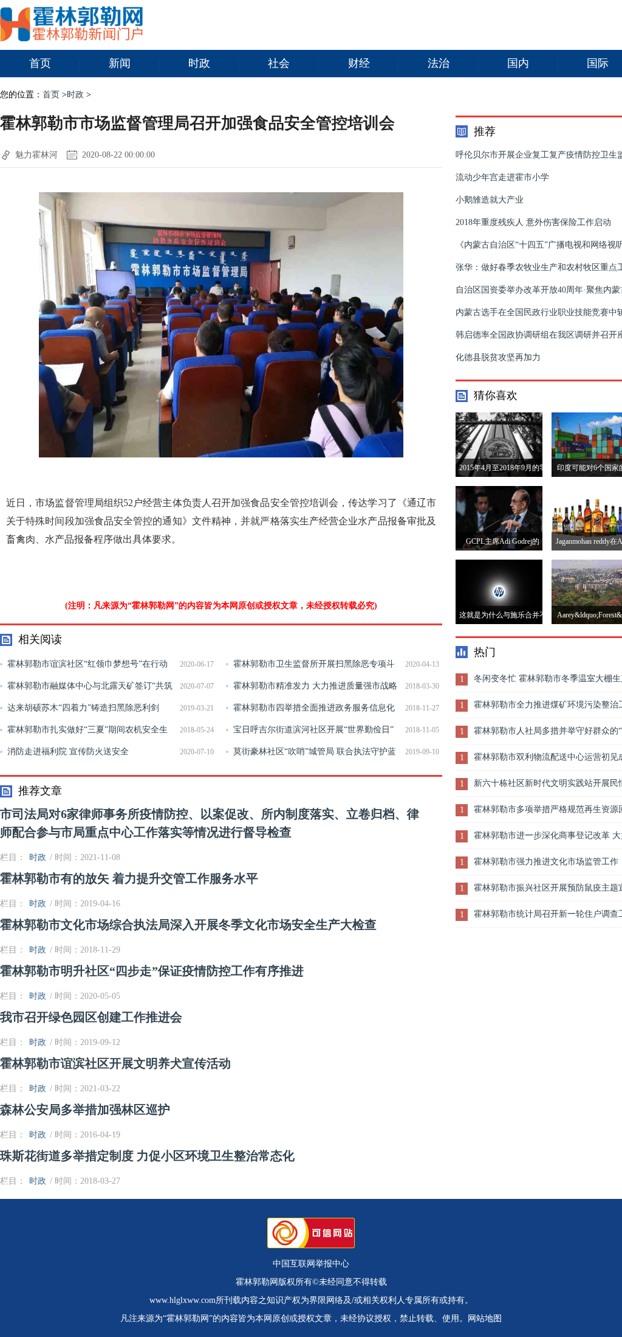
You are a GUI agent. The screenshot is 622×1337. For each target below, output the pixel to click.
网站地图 (485, 1318)
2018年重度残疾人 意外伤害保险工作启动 (533, 222)
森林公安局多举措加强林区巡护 (85, 1109)
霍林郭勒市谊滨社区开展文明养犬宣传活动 (115, 1063)
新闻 (120, 63)
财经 (359, 63)
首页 (40, 63)
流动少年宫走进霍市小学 (502, 177)
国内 (518, 63)
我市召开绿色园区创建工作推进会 (91, 1017)
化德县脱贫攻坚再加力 (498, 357)
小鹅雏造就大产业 (490, 199)
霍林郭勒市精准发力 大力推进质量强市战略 (315, 685)
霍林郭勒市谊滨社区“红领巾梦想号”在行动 (87, 663)
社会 (279, 63)
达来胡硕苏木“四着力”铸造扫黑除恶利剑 (83, 707)
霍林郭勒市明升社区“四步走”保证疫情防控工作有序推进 (152, 971)
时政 (199, 63)
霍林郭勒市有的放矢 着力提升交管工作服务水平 (129, 878)
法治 (438, 63)
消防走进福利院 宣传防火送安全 (68, 751)
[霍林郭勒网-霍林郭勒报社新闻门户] (71, 38)
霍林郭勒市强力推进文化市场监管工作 (546, 861)
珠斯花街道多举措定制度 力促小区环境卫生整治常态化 (147, 1155)
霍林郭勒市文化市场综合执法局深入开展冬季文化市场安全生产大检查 (188, 924)
